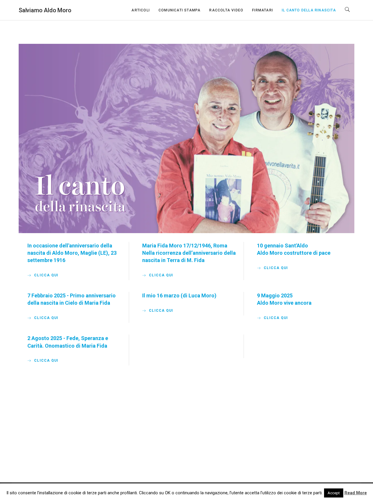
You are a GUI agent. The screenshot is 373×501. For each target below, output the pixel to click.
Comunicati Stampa (179, 10)
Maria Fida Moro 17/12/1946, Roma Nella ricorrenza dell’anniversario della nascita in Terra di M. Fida (189, 252)
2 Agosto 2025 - (46, 338)
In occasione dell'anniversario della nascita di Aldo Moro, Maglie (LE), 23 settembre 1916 (72, 252)
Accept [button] (334, 493)
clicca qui (276, 268)
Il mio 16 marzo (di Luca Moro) (179, 295)
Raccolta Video (226, 10)
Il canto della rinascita (309, 10)
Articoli (140, 10)
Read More (355, 492)
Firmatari (262, 10)
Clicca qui (46, 275)
